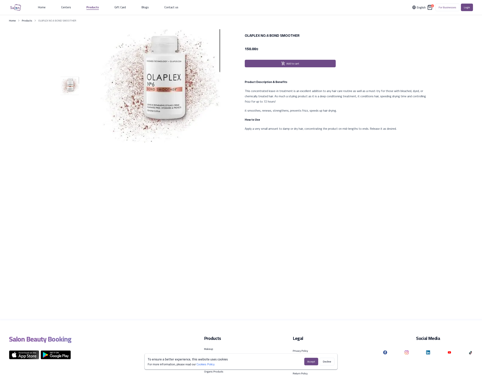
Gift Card (120, 7)
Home (42, 7)
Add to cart (292, 63)
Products (92, 7)
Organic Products (213, 371)
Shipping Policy (301, 366)
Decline (327, 361)
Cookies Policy (206, 364)
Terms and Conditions (305, 358)
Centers (66, 7)
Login (467, 7)
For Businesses (447, 7)
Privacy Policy (300, 351)
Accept (311, 361)
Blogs (145, 7)
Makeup (208, 348)
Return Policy (300, 373)
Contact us (171, 7)
